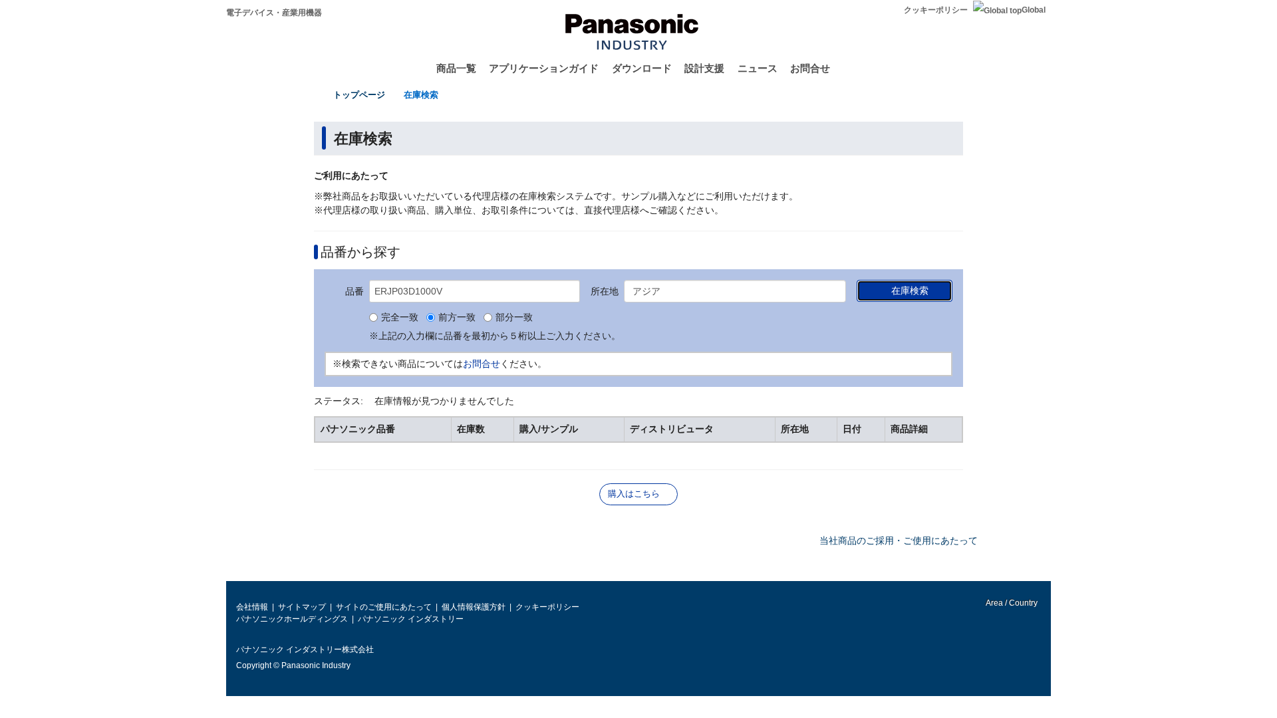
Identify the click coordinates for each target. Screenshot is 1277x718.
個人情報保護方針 (473, 607)
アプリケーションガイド (544, 68)
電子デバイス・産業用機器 (274, 12)
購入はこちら (634, 494)
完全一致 (399, 317)
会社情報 (252, 607)
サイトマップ (302, 607)
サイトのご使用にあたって (384, 607)
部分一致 (514, 317)
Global (1034, 10)
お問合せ (810, 68)
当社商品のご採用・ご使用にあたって (898, 540)
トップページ (359, 95)
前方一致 (457, 317)
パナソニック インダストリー (411, 619)
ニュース (758, 68)
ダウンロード (642, 68)
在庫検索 (421, 95)
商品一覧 (456, 68)
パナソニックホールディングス (292, 619)
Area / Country (1011, 603)
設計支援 (704, 68)
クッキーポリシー (936, 10)
